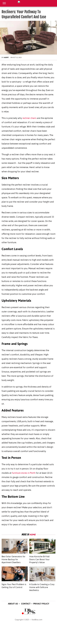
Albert (6, 57)
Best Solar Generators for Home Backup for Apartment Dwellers (13, 559)
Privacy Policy (41, 603)
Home (32, 534)
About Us (13, 603)
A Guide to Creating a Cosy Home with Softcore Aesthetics (41, 587)
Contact (25, 603)
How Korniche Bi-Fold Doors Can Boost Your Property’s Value (39, 559)
